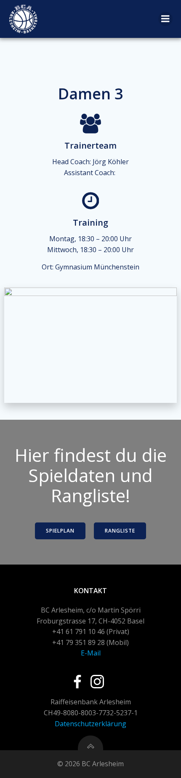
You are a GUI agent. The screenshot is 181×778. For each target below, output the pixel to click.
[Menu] (165, 19)
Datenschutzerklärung (90, 723)
